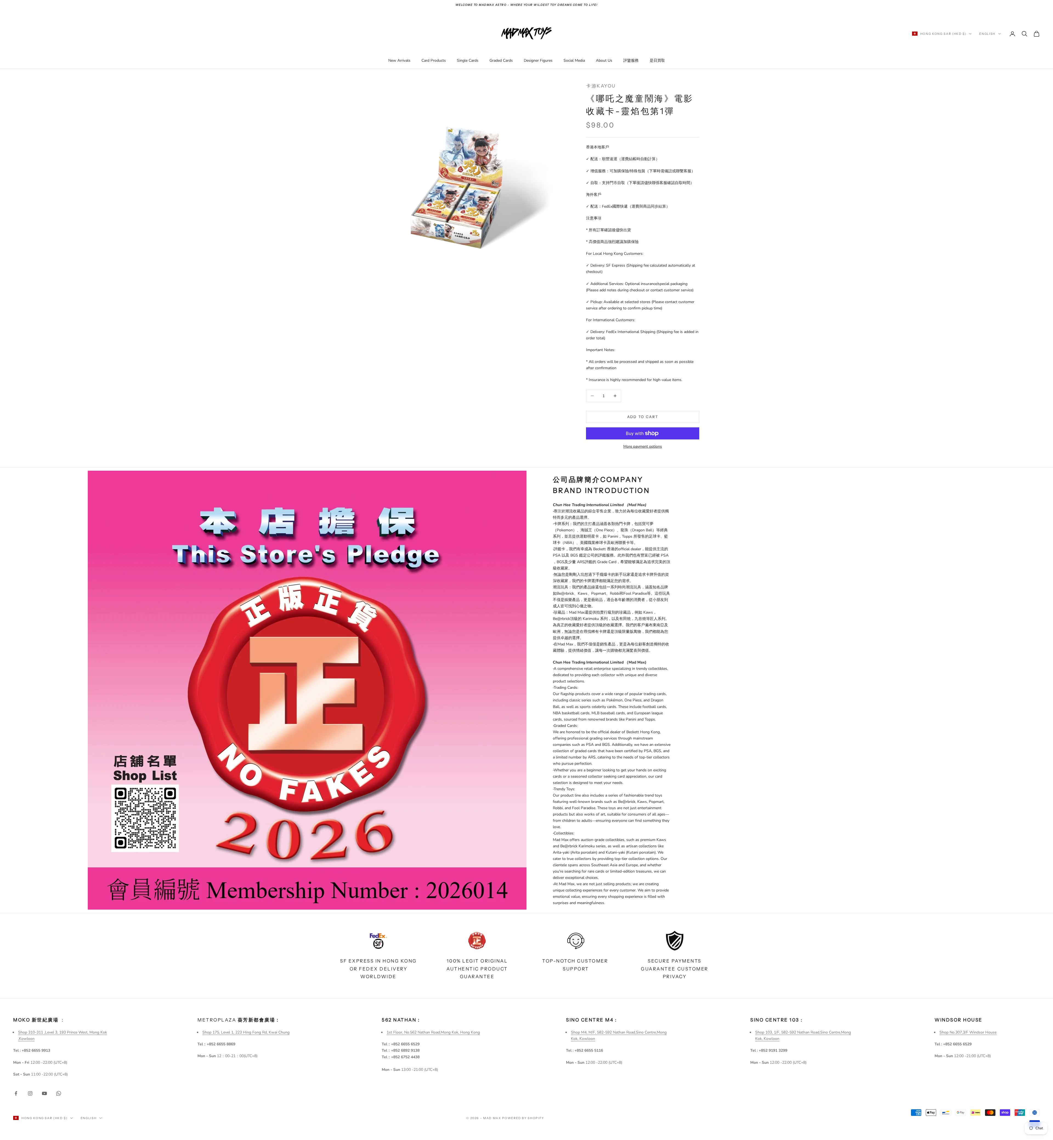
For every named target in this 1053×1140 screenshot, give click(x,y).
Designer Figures (538, 60)
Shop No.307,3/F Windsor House (968, 1032)
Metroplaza (239, 1020)
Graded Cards (501, 60)
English (987, 34)
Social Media (574, 60)
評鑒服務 (631, 60)
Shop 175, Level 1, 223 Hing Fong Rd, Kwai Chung (246, 1032)
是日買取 (657, 60)
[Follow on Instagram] (30, 1093)
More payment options (642, 446)
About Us (604, 60)
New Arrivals (399, 60)
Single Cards (468, 60)
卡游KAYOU (601, 86)
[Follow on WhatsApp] (58, 1093)
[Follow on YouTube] (44, 1093)
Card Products (433, 60)
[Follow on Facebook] (16, 1093)
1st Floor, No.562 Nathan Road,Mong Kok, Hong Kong (433, 1032)
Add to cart (642, 416)
